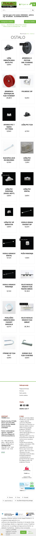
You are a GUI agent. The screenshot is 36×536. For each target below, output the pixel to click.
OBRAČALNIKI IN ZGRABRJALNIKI (11, 26)
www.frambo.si (9, 500)
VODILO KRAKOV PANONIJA (9, 286)
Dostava (21, 391)
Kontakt (26, 497)
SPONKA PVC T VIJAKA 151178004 (9, 127)
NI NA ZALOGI (23, 44)
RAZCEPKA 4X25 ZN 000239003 (9, 159)
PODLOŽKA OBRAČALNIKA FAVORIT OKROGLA (9, 321)
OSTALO (24, 26)
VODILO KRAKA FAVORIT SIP (27, 223)
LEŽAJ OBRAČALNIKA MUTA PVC (9, 60)
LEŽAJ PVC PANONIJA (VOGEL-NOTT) (9, 191)
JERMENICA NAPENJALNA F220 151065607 (9, 93)
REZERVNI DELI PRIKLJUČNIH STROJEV (17, 25)
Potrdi (23, 532)
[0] (30, 4)
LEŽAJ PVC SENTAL (27, 190)
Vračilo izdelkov (23, 395)
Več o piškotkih (30, 532)
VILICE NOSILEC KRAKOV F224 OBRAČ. (27, 320)
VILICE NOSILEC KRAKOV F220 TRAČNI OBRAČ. (27, 287)
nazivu (32, 33)
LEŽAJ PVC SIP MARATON (9, 223)
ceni (27, 33)
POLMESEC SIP (27, 91)
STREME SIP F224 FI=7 (9, 354)
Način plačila (22, 393)
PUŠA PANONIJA (27, 253)
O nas (18, 497)
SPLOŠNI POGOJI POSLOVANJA (25, 500)
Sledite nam (23, 409)
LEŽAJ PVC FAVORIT (27, 159)
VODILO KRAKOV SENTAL (9, 254)
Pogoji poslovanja (24, 388)
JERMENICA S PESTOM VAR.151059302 (27, 60)
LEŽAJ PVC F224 (27, 125)
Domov (3, 25)
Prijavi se (24, 4)
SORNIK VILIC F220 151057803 (27, 354)
